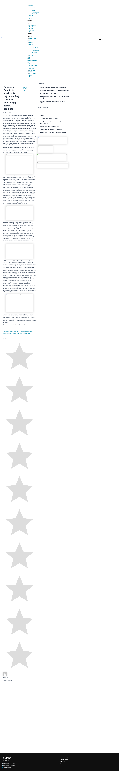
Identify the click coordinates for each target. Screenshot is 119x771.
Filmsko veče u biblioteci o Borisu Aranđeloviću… (54, 132)
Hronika (33, 7)
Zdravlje (33, 10)
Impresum (62, 755)
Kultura (31, 17)
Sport (30, 18)
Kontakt (62, 764)
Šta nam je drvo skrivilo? (47, 111)
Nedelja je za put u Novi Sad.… (49, 93)
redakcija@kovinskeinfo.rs (9, 763)
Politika (31, 15)
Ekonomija (31, 4)
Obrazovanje (34, 9)
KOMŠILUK (29, 36)
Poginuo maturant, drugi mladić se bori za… (53, 87)
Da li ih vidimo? (32, 35)
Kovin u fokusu (32, 25)
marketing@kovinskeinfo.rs (9, 765)
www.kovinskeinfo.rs (7, 767)
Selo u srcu (31, 30)
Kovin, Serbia (105, 40)
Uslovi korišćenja (64, 757)
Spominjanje (32, 31)
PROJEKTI (29, 33)
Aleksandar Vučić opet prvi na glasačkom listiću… (54, 90)
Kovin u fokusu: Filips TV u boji (49, 118)
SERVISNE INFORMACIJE (33, 22)
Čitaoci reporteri (35, 12)
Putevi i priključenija (33, 26)
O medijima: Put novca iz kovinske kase (51, 129)
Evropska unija (32, 38)
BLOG (28, 23)
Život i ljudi (34, 13)
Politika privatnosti (64, 759)
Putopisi (31, 28)
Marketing (62, 761)
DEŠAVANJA (30, 20)
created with (96, 755)
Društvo (31, 5)
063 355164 (6, 760)
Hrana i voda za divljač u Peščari (49, 126)
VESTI (28, 2)
